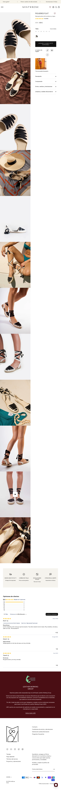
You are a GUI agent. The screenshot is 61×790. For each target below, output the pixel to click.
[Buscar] (56, 7)
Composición (38, 81)
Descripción (38, 76)
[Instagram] (15, 749)
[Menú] (2, 7)
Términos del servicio (12, 759)
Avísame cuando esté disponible (46, 44)
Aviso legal (52, 783)
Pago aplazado (10, 756)
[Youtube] (11, 749)
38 (41, 31)
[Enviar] (54, 769)
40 (46, 31)
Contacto (34, 727)
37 (38, 31)
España (8, 777)
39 (43, 31)
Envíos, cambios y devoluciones (43, 86)
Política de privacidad (44, 783)
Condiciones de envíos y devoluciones (42, 729)
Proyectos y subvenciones (13, 761)
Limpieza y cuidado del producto (44, 91)
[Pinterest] (23, 749)
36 (36, 31)
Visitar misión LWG (30, 713)
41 (49, 31)
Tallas (45, 29)
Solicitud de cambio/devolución (40, 731)
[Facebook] (7, 749)
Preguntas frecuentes (38, 734)
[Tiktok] (19, 749)
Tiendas (8, 754)
